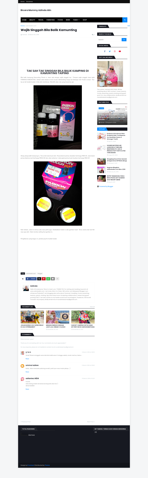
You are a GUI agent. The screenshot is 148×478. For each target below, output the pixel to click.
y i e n (28, 352)
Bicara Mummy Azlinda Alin (36, 10)
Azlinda (33, 286)
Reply (27, 359)
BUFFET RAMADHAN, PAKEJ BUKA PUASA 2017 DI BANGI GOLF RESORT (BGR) (116, 178)
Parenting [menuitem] (51, 20)
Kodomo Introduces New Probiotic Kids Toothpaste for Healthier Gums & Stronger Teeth (116, 136)
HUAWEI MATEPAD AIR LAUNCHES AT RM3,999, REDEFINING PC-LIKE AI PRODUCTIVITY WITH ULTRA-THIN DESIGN (112, 116)
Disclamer (29, 1)
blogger (40, 273)
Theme (47, 465)
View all (92, 307)
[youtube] (120, 51)
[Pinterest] (44, 278)
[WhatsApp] (48, 278)
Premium (30, 465)
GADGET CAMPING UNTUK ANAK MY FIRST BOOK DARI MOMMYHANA (83, 326)
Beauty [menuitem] (32, 20)
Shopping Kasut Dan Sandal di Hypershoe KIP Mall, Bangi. (117, 160)
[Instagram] (115, 51)
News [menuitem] (68, 20)
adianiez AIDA (32, 378)
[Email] (53, 278)
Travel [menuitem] (40, 20)
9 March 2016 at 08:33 (88, 352)
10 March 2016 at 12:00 (88, 378)
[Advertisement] (58, 54)
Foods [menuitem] (60, 20)
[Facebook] (105, 51)
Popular (102, 129)
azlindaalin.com (31, 26)
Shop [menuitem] (85, 20)
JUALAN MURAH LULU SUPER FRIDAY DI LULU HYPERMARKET (32, 326)
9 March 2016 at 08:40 (88, 365)
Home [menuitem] (24, 20)
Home (22, 1)
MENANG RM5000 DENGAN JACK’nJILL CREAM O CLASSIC (55, 326)
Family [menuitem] (75, 20)
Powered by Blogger (106, 186)
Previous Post (26, 422)
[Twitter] (39, 278)
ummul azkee (32, 365)
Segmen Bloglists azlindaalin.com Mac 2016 (116, 168)
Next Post (90, 422)
